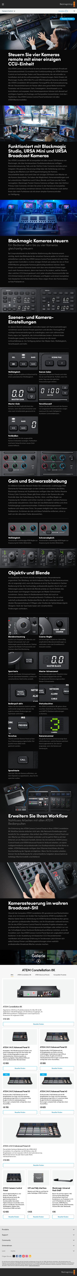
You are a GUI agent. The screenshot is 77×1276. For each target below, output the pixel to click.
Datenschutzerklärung (34, 1265)
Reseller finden (67, 19)
